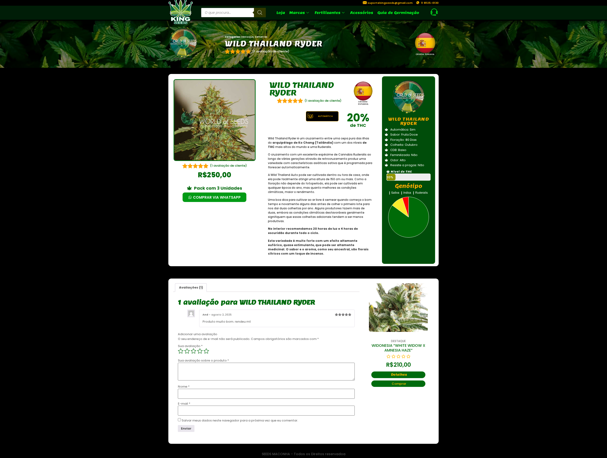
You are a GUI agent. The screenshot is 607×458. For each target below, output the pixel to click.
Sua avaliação (190, 346)
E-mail (184, 403)
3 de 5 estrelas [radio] (193, 351)
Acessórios (361, 12)
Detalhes (415, 370)
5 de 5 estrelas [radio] (206, 351)
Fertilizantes (327, 12)
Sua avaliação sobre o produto (203, 360)
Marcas (297, 12)
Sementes (261, 37)
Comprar (414, 379)
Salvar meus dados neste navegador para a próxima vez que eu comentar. (240, 420)
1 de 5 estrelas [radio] (181, 351)
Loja (280, 12)
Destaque (247, 37)
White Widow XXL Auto (414, 345)
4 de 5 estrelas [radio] (200, 351)
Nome (184, 386)
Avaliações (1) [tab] (191, 287)
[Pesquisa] (260, 12)
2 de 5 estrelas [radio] (187, 351)
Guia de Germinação (398, 12)
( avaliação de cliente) (270, 51)
